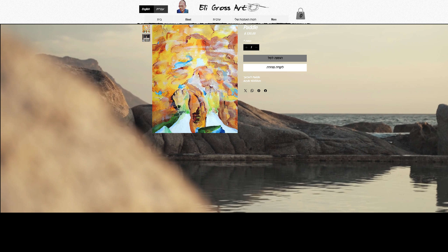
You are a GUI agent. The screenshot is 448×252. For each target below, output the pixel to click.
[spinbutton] (251, 47)
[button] (300, 13)
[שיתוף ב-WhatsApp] (252, 91)
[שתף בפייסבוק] (265, 91)
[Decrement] (256, 47)
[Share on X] (245, 91)
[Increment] (246, 47)
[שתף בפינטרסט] (259, 91)
